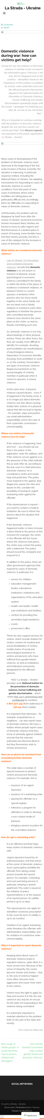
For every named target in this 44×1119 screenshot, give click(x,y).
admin (6, 27)
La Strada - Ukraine (23, 8)
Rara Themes (33, 1107)
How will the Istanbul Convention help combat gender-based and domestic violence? (32, 1051)
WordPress (27, 1111)
